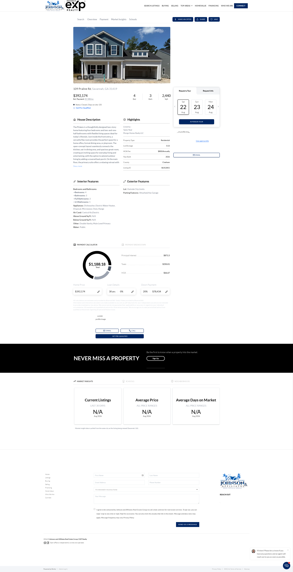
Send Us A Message (187, 524)
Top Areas (185, 6)
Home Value (49, 491)
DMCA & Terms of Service (232, 569)
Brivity (54, 569)
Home (47, 474)
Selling (174, 6)
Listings (47, 478)
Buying (165, 6)
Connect (240, 6)
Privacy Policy (128, 518)
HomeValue (200, 6)
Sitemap (247, 569)
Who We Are (227, 6)
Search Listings (152, 6)
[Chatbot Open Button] (286, 565)
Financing (214, 6)
